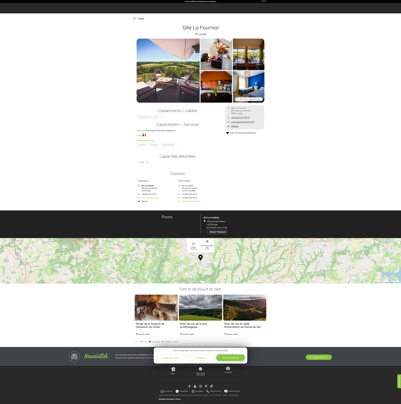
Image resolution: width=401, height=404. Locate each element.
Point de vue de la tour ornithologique (193, 325)
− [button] (398, 243)
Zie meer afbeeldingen (250, 99)
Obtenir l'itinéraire (217, 232)
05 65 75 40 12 (215, 391)
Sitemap (177, 399)
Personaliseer (200, 358)
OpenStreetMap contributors (392, 282)
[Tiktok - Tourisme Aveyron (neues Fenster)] (211, 386)
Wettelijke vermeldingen (166, 399)
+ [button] (398, 240)
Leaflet (376, 282)
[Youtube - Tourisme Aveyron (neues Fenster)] (195, 386)
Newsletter (399, 381)
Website (235, 126)
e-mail (144, 342)
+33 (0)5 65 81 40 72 (189, 194)
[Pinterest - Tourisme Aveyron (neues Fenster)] (206, 386)
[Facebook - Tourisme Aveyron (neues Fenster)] (189, 386)
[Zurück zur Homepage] (135, 19)
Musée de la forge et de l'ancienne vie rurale (150, 325)
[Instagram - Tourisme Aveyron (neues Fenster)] (200, 386)
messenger (155, 342)
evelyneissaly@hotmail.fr (242, 122)
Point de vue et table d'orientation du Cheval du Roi (242, 325)
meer (176, 342)
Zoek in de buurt (193, 248)
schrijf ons (168, 391)
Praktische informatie (200, 374)
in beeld (228, 372)
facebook (168, 342)
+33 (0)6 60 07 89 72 (240, 118)
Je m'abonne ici (317, 357)
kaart (173, 373)
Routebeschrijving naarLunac (207, 247)
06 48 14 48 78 (234, 391)
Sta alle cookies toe (230, 358)
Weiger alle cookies (170, 358)
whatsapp (199, 391)
